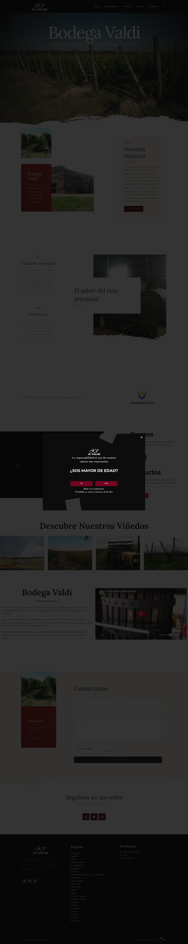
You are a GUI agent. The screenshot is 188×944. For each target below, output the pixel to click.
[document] (94, 472)
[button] (141, 437)
